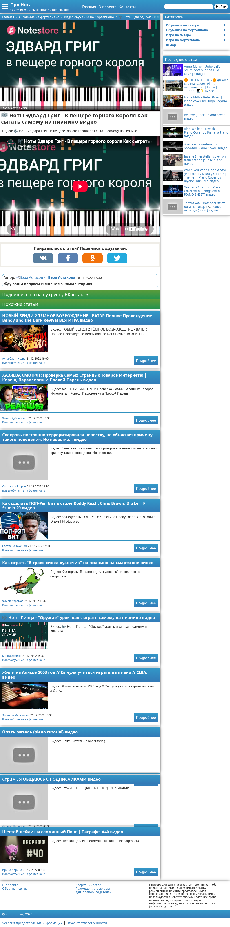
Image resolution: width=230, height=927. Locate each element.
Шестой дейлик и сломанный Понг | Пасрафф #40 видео (62, 831)
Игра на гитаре (178, 35)
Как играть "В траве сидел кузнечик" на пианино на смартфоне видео (77, 562)
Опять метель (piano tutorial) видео (40, 732)
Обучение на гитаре (182, 25)
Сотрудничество (88, 885)
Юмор (171, 45)
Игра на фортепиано (183, 40)
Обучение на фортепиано (187, 30)
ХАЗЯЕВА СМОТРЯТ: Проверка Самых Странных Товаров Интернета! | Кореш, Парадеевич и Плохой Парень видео (74, 377)
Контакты (127, 6)
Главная (89, 6)
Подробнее (146, 360)
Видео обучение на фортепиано (23, 363)
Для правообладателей (94, 892)
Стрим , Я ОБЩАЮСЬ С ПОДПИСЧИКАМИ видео (51, 779)
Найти (221, 7)
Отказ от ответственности (86, 923)
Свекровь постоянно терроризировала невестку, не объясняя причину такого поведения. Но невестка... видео (77, 437)
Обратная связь (14, 888)
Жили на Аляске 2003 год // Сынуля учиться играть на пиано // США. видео (74, 675)
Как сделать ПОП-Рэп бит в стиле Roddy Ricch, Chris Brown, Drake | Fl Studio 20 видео (74, 505)
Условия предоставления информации (32, 923)
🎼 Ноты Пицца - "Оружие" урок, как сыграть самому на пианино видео (78, 617)
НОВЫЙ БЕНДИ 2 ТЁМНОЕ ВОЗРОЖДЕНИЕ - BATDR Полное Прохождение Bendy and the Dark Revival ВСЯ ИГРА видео (77, 318)
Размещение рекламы (93, 888)
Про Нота (21, 5)
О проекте (107, 6)
